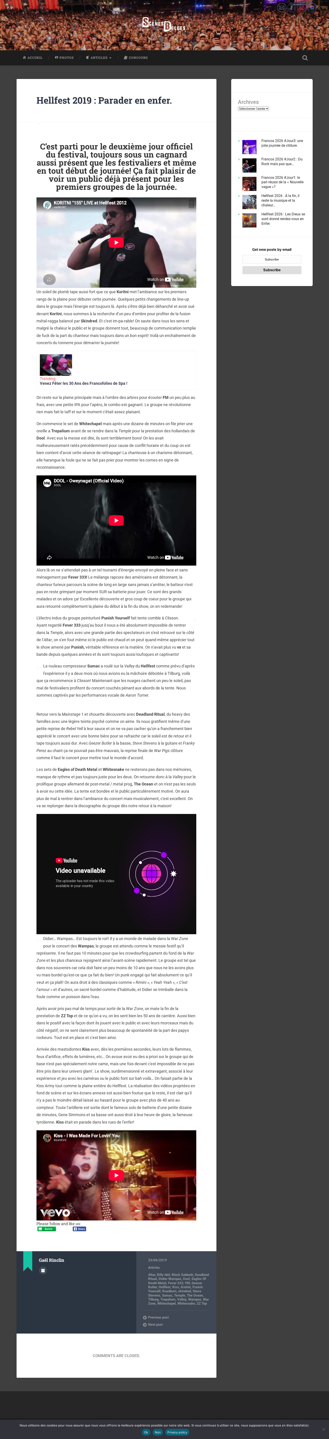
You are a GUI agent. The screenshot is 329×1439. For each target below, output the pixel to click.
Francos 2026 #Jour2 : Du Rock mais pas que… (282, 161)
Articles (154, 1268)
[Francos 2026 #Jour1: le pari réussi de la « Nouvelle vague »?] (249, 184)
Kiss (175, 1287)
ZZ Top (202, 1303)
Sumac (167, 1295)
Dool (186, 1279)
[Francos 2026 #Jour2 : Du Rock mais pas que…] (249, 166)
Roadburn (169, 1291)
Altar (151, 1275)
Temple (179, 1295)
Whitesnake (186, 1303)
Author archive (43, 1270)
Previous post (158, 1317)
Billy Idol (163, 1275)
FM (187, 1283)
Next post (155, 1325)
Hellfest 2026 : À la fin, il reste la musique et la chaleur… (280, 200)
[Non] (323, 1429)
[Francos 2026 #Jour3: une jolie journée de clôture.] (249, 148)
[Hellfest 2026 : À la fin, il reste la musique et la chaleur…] (249, 203)
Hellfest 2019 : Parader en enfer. (104, 100)
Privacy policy (177, 1432)
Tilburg (153, 1299)
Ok (146, 1432)
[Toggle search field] (305, 58)
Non (158, 1432)
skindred (184, 1291)
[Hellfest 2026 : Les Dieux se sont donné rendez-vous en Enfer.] (249, 221)
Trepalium (167, 1299)
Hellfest (165, 1287)
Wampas (194, 1299)
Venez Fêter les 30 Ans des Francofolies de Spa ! (83, 383)
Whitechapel (166, 1303)
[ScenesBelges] (164, 25)
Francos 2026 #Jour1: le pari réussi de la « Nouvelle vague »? (282, 182)
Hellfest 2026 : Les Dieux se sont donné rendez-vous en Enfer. (283, 219)
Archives (248, 102)
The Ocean (195, 1295)
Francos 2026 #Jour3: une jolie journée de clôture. (282, 143)
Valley (181, 1299)
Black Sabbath (182, 1275)
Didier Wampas (170, 1279)
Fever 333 (175, 1283)
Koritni (186, 1287)
